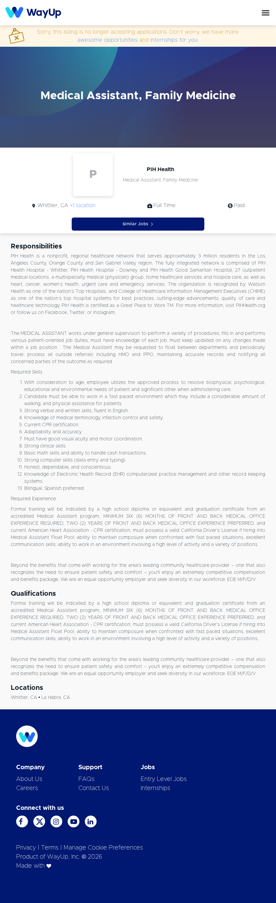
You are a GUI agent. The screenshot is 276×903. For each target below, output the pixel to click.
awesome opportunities (107, 40)
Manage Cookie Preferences (103, 848)
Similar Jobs (135, 224)
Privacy (26, 848)
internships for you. (174, 40)
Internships (155, 788)
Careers (27, 788)
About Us (29, 779)
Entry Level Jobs (164, 779)
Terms (50, 848)
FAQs (86, 779)
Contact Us (93, 788)
